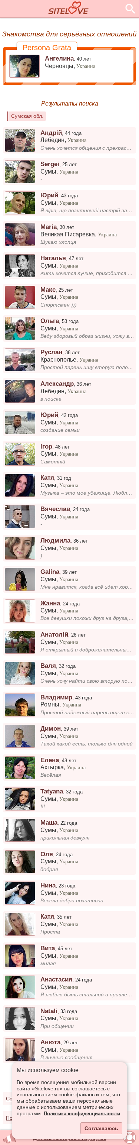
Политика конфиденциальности (82, 1113)
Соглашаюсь (101, 1128)
